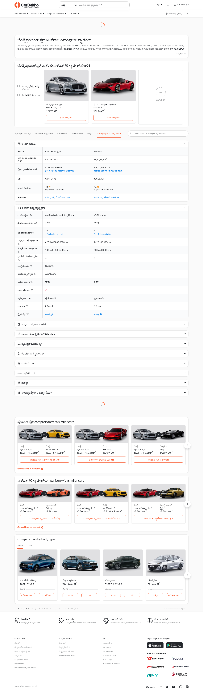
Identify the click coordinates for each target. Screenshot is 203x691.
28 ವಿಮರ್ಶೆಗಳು (58, 189)
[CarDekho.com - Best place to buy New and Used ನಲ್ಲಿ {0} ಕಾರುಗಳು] (27, 5)
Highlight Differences (30, 95)
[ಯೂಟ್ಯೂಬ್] (173, 687)
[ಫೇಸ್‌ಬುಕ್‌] (161, 687)
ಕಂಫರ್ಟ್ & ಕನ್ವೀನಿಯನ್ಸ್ (44, 133)
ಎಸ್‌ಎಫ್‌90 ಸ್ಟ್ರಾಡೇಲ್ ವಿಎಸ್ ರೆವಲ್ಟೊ (44, 518)
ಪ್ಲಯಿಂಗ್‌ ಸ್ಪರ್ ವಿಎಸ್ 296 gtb (101, 459)
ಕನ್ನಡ (158, 4)
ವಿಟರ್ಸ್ (70, 595)
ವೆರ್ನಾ (89, 595)
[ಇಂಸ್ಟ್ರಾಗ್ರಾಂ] (180, 687)
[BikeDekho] (155, 658)
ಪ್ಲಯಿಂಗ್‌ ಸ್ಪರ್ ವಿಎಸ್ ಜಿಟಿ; (158, 459)
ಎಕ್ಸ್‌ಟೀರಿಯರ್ (77, 133)
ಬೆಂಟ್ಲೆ (48, 446)
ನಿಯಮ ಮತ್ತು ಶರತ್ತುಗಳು (22, 651)
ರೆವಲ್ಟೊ (49, 508)
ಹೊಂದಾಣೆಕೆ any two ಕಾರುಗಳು (28, 468)
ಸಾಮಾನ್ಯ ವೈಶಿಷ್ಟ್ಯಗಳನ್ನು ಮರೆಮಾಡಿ (30, 88)
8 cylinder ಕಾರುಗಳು (102, 234)
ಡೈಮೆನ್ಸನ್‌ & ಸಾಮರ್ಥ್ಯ (23, 133)
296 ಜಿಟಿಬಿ (107, 449)
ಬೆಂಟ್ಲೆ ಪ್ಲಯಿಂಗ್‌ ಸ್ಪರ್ (54, 104)
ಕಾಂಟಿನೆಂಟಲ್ (52, 449)
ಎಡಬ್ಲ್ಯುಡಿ (49, 314)
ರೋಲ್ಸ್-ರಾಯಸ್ (166, 505)
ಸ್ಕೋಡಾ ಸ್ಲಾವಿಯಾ (69, 580)
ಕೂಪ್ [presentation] (30, 545)
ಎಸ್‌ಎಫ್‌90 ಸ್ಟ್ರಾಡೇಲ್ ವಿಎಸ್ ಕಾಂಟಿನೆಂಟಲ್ (101, 518)
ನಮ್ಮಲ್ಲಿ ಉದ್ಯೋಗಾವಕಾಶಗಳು (23, 647)
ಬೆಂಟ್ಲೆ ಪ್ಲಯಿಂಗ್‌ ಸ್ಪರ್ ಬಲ (73, 49)
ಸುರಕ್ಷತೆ (90, 133)
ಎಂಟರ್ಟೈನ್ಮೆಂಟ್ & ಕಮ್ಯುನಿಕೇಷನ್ (109, 133)
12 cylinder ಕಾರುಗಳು (54, 234)
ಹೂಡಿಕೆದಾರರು (19, 664)
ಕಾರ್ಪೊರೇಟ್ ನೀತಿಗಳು (21, 660)
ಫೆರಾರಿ (105, 446)
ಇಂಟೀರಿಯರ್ (62, 133)
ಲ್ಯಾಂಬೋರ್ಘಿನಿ (51, 505)
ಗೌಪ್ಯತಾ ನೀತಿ (18, 655)
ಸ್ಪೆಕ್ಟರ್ (162, 508)
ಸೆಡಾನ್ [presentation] (20, 545)
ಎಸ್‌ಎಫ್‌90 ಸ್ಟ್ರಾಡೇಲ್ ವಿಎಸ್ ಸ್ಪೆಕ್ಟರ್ (158, 518)
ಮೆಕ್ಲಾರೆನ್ (163, 446)
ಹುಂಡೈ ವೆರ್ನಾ (110, 580)
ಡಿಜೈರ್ (155, 595)
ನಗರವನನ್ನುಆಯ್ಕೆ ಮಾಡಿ (177, 13)
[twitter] (167, 687)
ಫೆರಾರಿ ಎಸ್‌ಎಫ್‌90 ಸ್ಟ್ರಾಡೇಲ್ (104, 104)
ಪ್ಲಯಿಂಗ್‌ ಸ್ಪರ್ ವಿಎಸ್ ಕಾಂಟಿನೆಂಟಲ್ (45, 459)
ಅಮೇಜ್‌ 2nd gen (28, 595)
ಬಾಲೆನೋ (47, 595)
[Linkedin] (187, 687)
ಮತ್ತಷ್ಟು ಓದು (181, 53)
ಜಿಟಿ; (162, 449)
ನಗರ (132, 595)
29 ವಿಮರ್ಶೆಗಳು (106, 189)
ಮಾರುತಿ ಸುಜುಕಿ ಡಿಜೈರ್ (28, 580)
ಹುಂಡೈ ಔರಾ (152, 580)
